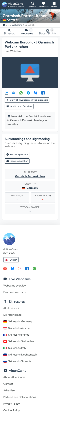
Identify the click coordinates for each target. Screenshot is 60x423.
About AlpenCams (14, 377)
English (13, 259)
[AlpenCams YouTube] (5, 268)
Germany (32, 187)
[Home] (4, 25)
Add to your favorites (21, 106)
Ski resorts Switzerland (21, 341)
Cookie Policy (11, 410)
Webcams (17, 25)
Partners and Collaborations (19, 397)
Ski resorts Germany (20, 321)
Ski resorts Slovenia (19, 361)
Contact (8, 383)
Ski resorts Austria (19, 328)
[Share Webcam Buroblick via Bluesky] (35, 93)
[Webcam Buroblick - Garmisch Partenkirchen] (30, 72)
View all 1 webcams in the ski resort (29, 100)
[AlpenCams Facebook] (27, 268)
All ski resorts (11, 308)
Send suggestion (19, 161)
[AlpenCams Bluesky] (12, 268)
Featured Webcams (14, 292)
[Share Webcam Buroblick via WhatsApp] (21, 93)
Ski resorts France (18, 334)
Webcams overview (14, 285)
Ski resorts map (12, 314)
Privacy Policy (11, 403)
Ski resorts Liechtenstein (23, 354)
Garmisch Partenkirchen (30, 176)
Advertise (9, 390)
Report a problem (19, 154)
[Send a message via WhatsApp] (34, 268)
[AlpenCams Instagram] (19, 268)
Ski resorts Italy (17, 348)
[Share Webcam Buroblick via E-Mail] (13, 93)
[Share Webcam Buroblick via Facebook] (43, 93)
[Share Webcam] (6, 93)
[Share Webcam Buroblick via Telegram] (28, 93)
